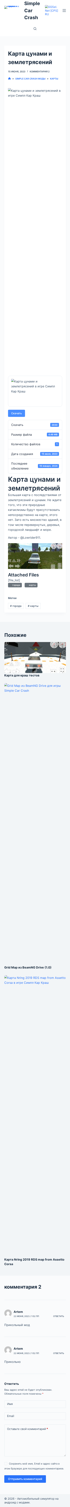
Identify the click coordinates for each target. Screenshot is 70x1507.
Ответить (58, 1316)
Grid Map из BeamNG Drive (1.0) (28, 967)
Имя (10, 1404)
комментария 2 (39, 71)
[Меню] (64, 10)
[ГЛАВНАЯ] (9, 78)
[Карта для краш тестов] (35, 657)
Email (10, 1416)
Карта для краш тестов (21, 675)
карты (32, 585)
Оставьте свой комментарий (27, 1429)
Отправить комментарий (25, 1479)
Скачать (16, 413)
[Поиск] (35, 28)
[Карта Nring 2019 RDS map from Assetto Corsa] (35, 1116)
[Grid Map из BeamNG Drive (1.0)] (35, 824)
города (15, 585)
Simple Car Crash (32, 10)
